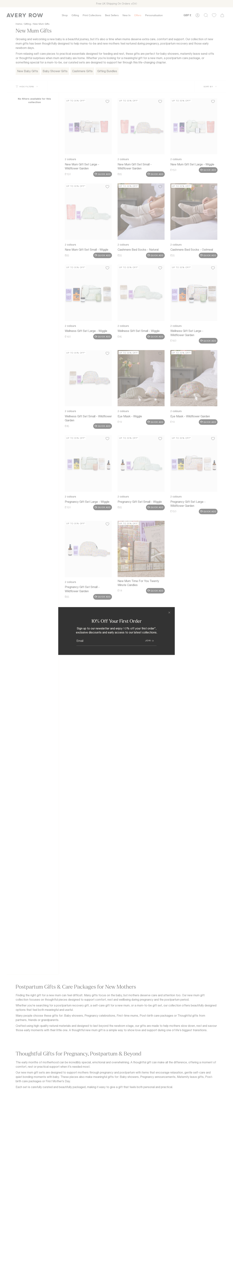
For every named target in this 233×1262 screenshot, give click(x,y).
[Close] (169, 612)
